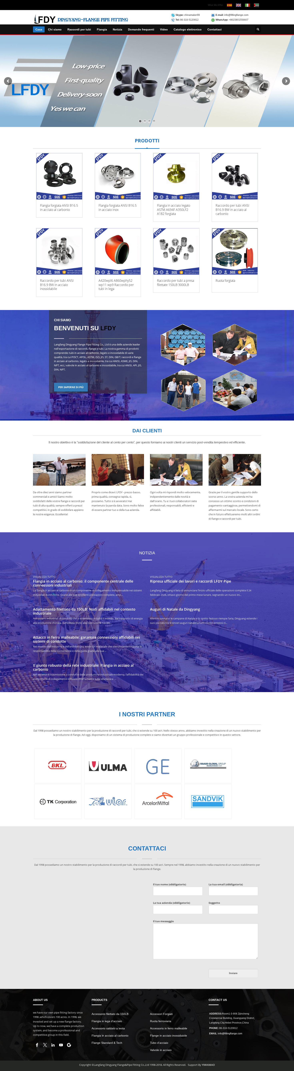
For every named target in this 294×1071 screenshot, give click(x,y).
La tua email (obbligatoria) (226, 884)
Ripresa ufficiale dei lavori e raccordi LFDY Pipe (190, 581)
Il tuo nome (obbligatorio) (169, 884)
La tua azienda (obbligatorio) (171, 903)
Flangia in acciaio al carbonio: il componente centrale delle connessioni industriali (83, 583)
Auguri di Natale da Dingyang (175, 609)
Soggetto (214, 903)
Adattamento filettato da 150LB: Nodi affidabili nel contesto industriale (84, 611)
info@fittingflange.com (236, 15)
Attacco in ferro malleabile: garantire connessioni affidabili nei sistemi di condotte (86, 639)
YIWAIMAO (208, 1065)
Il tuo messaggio (163, 921)
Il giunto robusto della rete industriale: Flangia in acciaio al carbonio (83, 667)
